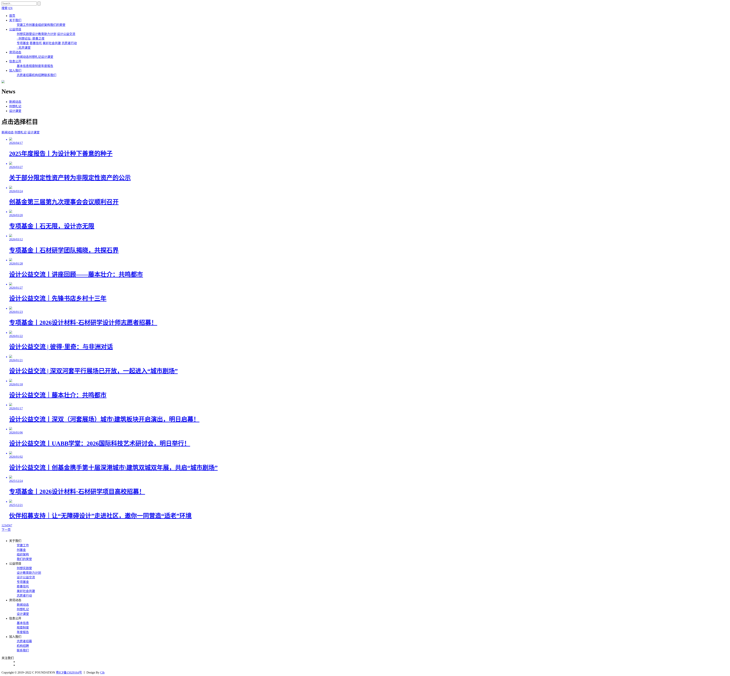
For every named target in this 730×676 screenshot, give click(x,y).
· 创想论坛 (24, 38)
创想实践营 (24, 34)
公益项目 (15, 29)
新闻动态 (23, 56)
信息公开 (15, 61)
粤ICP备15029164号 (69, 672)
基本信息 (23, 66)
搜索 (5, 8)
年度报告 (47, 66)
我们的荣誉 (57, 24)
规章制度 (35, 66)
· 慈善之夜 (37, 38)
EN (10, 8)
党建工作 (23, 24)
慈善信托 (36, 43)
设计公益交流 (66, 34)
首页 (12, 15)
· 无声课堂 (24, 47)
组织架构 (44, 24)
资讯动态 (15, 52)
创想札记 (35, 56)
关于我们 (15, 20)
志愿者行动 (69, 43)
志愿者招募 (24, 75)
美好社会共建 (52, 43)
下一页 (6, 529)
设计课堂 (47, 56)
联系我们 (50, 75)
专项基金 (23, 43)
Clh (102, 672)
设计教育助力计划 (44, 34)
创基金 (33, 24)
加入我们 (15, 70)
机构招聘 (38, 75)
